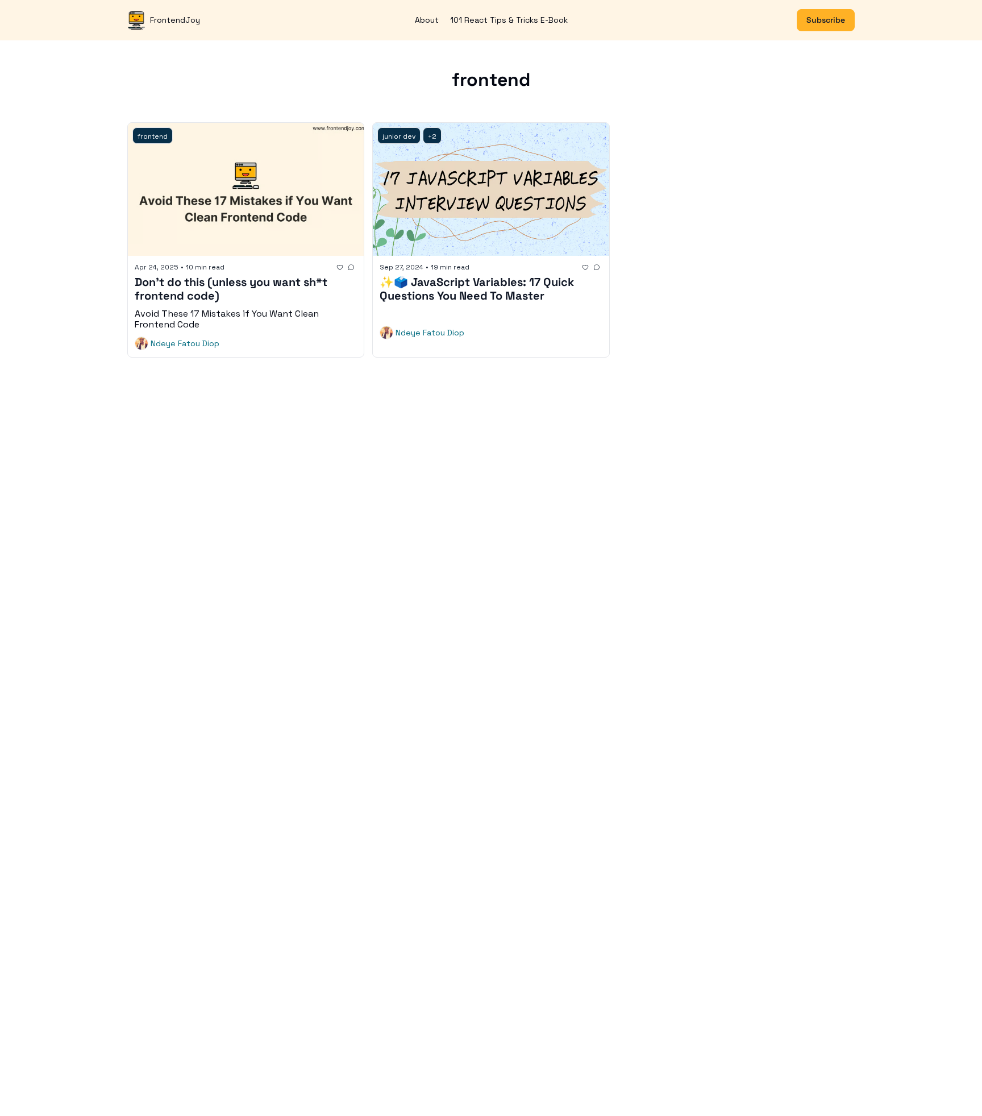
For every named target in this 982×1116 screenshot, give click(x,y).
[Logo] (136, 20)
